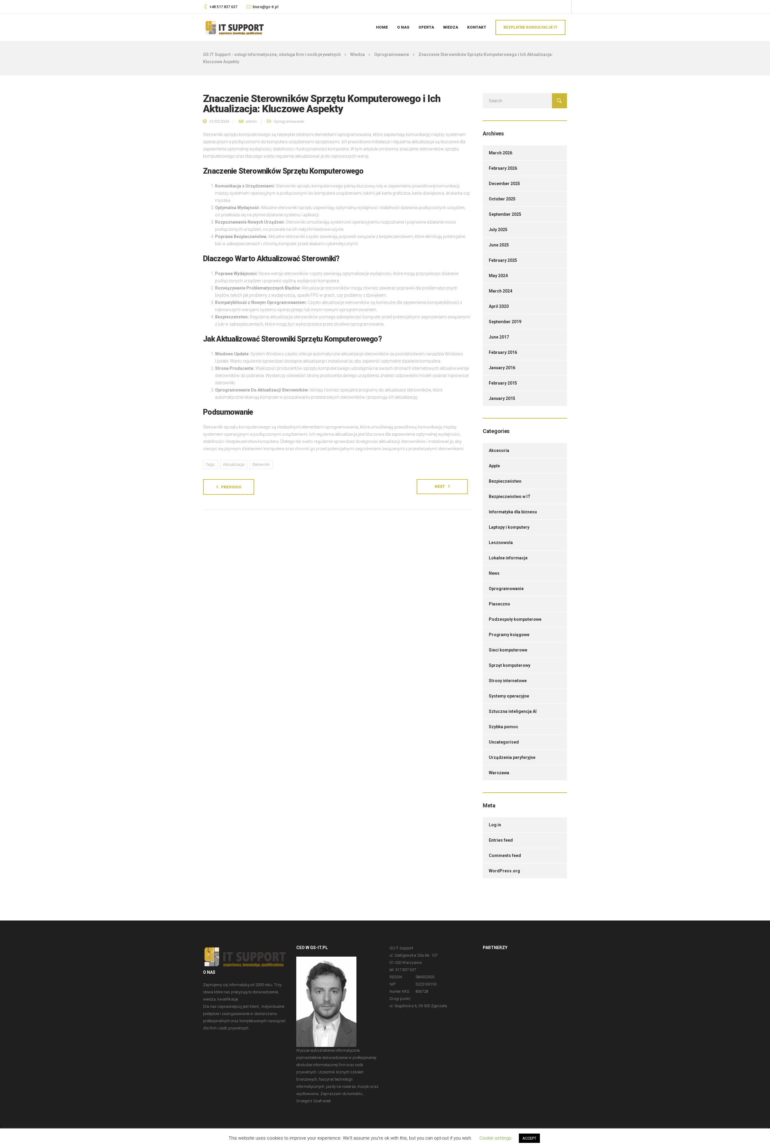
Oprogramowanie (289, 121)
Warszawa (499, 772)
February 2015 (503, 383)
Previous (231, 487)
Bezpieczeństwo (505, 481)
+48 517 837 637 (223, 7)
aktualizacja (234, 464)
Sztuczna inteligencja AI (513, 711)
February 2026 (503, 168)
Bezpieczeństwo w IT (510, 496)
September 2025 (505, 214)
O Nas (403, 27)
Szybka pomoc (503, 726)
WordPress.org (504, 870)
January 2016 (502, 367)
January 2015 (502, 398)
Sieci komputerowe (508, 650)
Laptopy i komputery (509, 527)
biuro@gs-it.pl (265, 7)
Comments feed (505, 855)
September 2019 (505, 321)
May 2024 (498, 275)
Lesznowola (501, 542)
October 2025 (502, 198)
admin (251, 121)
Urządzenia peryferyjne (512, 757)
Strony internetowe (508, 680)
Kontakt (476, 27)
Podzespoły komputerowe (515, 619)
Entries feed (501, 840)
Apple (494, 465)
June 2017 (499, 337)
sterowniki (261, 464)
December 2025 (504, 183)
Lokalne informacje (508, 557)
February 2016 (503, 352)
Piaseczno (499, 604)
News (494, 573)
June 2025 (499, 245)
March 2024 (500, 291)
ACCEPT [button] (529, 1138)
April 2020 (499, 306)
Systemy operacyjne (509, 696)
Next (440, 486)
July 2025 (498, 229)
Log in (495, 824)
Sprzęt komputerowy (509, 665)
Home (382, 27)
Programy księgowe (509, 634)
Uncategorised (504, 742)
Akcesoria (499, 450)
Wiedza (450, 27)
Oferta (426, 27)
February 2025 (503, 260)
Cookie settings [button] (495, 1138)
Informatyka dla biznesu (513, 511)
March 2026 (500, 152)
